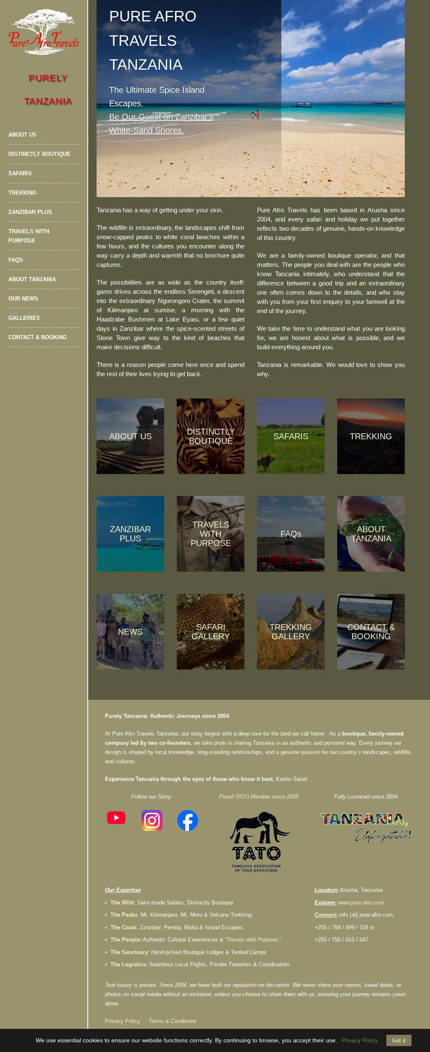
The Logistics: (128, 964)
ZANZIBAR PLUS (130, 534)
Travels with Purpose (28, 236)
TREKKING (371, 436)
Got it (399, 1040)
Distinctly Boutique (39, 154)
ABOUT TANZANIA (371, 534)
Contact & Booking (37, 337)
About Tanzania (32, 279)
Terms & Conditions (173, 1021)
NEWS (130, 631)
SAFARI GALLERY (210, 631)
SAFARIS (290, 436)
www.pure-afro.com (361, 902)
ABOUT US (130, 436)
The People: (126, 939)
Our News (23, 298)
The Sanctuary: (129, 952)
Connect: (326, 915)
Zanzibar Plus (30, 212)
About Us (22, 135)
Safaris (20, 173)
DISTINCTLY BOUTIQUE (211, 436)
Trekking (22, 193)
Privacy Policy (122, 1021)
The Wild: (122, 902)
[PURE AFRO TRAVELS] (44, 31)
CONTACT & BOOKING (371, 631)
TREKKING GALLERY (291, 631)
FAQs (15, 260)
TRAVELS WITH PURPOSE (211, 534)
